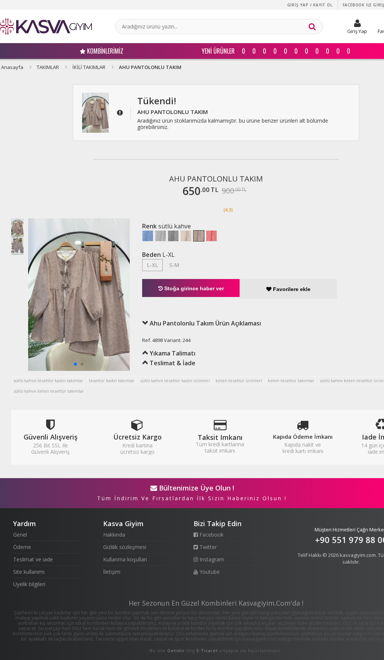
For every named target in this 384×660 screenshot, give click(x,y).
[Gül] (211, 236)
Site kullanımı (29, 571)
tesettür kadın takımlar (112, 380)
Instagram (211, 559)
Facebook (211, 534)
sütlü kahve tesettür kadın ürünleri (175, 380)
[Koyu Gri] (173, 236)
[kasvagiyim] (46, 26)
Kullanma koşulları (125, 559)
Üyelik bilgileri (29, 584)
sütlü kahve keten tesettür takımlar (49, 391)
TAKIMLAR (48, 67)
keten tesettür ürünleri (239, 380)
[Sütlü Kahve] (198, 236)
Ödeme (22, 546)
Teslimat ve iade (33, 559)
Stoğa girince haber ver (193, 288)
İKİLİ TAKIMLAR (88, 67)
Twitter (207, 546)
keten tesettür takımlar (291, 380)
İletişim (111, 571)
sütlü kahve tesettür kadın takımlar (48, 380)
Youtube (209, 571)
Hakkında (114, 534)
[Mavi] (147, 236)
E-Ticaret (207, 650)
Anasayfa (12, 67)
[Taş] (186, 236)
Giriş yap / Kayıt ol (310, 5)
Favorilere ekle (291, 289)
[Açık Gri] (160, 236)
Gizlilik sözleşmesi (124, 546)
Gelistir (176, 650)
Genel (20, 534)
